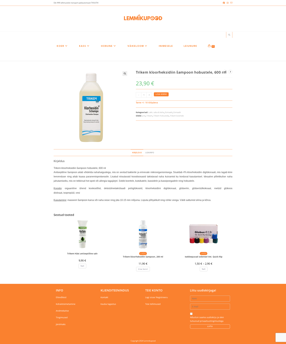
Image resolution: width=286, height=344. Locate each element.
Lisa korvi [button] (143, 269)
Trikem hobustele (161, 115)
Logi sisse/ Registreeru (156, 297)
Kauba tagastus (108, 304)
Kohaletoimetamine (65, 304)
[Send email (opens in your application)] (230, 2)
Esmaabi (168, 112)
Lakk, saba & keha (156, 112)
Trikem (149, 115)
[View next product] (230, 72)
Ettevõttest (61, 297)
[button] (124, 73)
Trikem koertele (177, 115)
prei (144, 115)
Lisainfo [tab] (149, 152)
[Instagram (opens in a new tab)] (227, 2)
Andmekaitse (62, 310)
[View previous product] (225, 72)
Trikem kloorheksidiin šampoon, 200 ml (143, 256)
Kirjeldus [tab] (137, 152)
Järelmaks (61, 324)
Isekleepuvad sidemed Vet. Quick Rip (203, 256)
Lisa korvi (161, 94)
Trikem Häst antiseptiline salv (82, 253)
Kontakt (104, 297)
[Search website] (229, 35)
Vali (82, 266)
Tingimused (62, 317)
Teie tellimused (153, 304)
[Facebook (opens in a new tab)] (224, 2)
